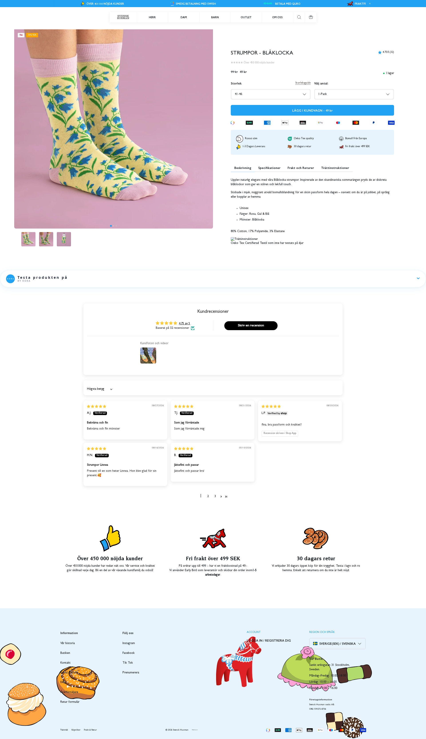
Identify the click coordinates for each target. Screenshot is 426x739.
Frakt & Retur (90, 730)
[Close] (369, 3)
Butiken (65, 653)
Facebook (128, 653)
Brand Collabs (69, 672)
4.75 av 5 (184, 323)
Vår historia (67, 643)
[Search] (299, 17)
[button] (111, 226)
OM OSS (277, 17)
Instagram (128, 643)
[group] (28, 239)
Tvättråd (64, 730)
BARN (215, 17)
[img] (96, 406)
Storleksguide (303, 83)
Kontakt (65, 663)
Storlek (236, 83)
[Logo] (123, 17)
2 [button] (208, 496)
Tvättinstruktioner (335, 167)
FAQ (63, 682)
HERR (152, 17)
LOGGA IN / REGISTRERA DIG (269, 640)
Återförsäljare (69, 692)
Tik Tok (127, 663)
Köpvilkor (75, 730)
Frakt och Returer (301, 167)
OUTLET (246, 17)
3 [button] (215, 496)
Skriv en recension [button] (251, 325)
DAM (184, 17)
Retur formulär (69, 702)
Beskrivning (242, 167)
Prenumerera (130, 672)
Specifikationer (269, 167)
